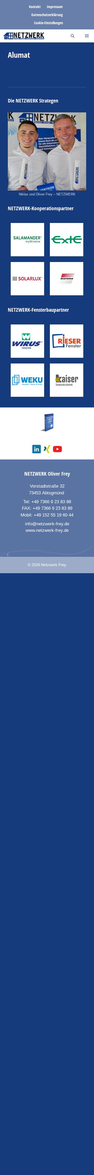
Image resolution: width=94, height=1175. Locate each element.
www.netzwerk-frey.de (47, 530)
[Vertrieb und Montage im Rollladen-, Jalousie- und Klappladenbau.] (67, 380)
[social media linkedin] (36, 449)
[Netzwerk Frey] (24, 35)
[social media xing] (47, 449)
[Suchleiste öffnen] (73, 35)
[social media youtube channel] (57, 449)
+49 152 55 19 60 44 (53, 515)
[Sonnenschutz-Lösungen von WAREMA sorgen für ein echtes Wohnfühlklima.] (67, 279)
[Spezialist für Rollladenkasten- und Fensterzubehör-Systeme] (67, 240)
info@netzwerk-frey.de (47, 523)
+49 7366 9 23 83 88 (51, 501)
